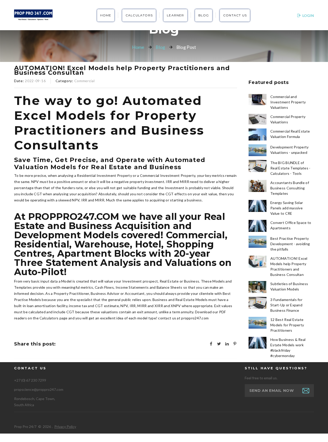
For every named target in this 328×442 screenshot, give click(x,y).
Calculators (139, 15)
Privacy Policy (65, 426)
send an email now (271, 390)
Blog (203, 15)
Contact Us (235, 15)
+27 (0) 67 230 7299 (30, 380)
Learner (175, 15)
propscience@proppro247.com (38, 389)
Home (105, 15)
